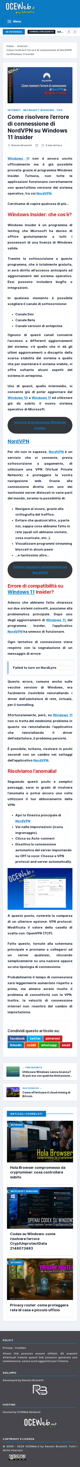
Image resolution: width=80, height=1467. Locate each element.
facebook (17, 1038)
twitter (35, 1038)
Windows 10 (18, 398)
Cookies (20, 1347)
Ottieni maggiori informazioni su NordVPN (40, 570)
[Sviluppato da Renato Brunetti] (40, 1389)
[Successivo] (74, 31)
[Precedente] (68, 31)
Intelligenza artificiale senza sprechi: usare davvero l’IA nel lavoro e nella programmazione (60, 31)
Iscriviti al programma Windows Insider (40, 425)
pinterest (53, 1038)
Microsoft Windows (38, 110)
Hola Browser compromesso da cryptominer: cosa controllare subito (37, 1172)
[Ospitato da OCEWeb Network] (40, 1422)
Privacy (8, 1347)
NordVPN (44, 193)
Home (10, 46)
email (66, 1045)
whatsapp (49, 1045)
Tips (59, 110)
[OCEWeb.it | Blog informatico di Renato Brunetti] (20, 8)
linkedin (16, 1045)
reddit (31, 1045)
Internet (22, 46)
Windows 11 (18, 158)
